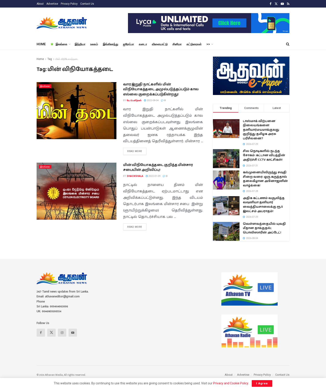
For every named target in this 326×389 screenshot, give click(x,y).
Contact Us (87, 3)
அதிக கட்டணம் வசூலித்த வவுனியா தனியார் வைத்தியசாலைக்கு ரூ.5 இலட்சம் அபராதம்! (264, 205)
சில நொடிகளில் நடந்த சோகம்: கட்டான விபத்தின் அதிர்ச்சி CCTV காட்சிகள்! (264, 155)
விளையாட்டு (160, 44)
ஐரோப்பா (128, 44)
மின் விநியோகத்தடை (67, 59)
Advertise (52, 3)
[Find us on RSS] (288, 4)
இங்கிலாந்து (110, 44)
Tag (49, 59)
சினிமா (177, 44)
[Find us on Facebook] (270, 4)
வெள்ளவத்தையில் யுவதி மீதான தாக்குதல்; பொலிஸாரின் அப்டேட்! (264, 228)
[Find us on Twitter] (276, 4)
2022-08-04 (152, 100)
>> (208, 44)
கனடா (143, 44)
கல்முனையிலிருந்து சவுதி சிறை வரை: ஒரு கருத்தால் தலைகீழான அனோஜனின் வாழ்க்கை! (265, 179)
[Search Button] (287, 44)
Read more (136, 150)
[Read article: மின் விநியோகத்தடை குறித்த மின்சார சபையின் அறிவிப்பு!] (76, 191)
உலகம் (94, 44)
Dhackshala (135, 176)
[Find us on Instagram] (62, 333)
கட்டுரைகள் (194, 44)
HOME (41, 44)
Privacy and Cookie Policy (230, 383)
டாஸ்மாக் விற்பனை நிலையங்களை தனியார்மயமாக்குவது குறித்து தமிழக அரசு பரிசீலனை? (261, 130)
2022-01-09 (154, 176)
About (40, 3)
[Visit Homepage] (62, 23)
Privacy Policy (69, 3)
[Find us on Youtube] (282, 4)
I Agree (262, 383)
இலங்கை (61, 44)
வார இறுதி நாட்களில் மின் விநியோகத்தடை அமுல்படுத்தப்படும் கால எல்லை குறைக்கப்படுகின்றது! (161, 89)
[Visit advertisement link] (208, 23)
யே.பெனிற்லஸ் (134, 100)
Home (40, 59)
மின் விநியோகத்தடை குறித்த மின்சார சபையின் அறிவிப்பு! (158, 167)
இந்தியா (80, 44)
